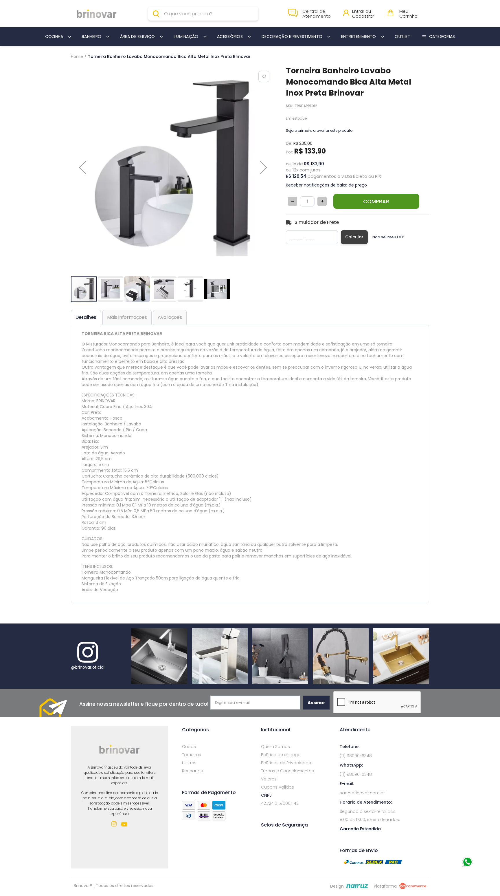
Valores (269, 779)
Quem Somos (275, 746)
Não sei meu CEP (388, 237)
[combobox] (203, 14)
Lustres (189, 763)
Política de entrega (281, 755)
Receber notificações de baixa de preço (326, 185)
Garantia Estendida (360, 829)
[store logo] (96, 14)
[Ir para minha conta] (346, 15)
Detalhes (86, 317)
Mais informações (127, 317)
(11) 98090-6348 (356, 756)
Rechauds (192, 771)
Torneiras (191, 755)
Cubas (189, 746)
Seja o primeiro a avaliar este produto (319, 130)
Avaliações (170, 317)
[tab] (86, 317)
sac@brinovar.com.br (362, 793)
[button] (82, 167)
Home (77, 56)
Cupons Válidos (277, 787)
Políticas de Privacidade (286, 763)
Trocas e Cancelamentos (287, 771)
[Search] (157, 14)
